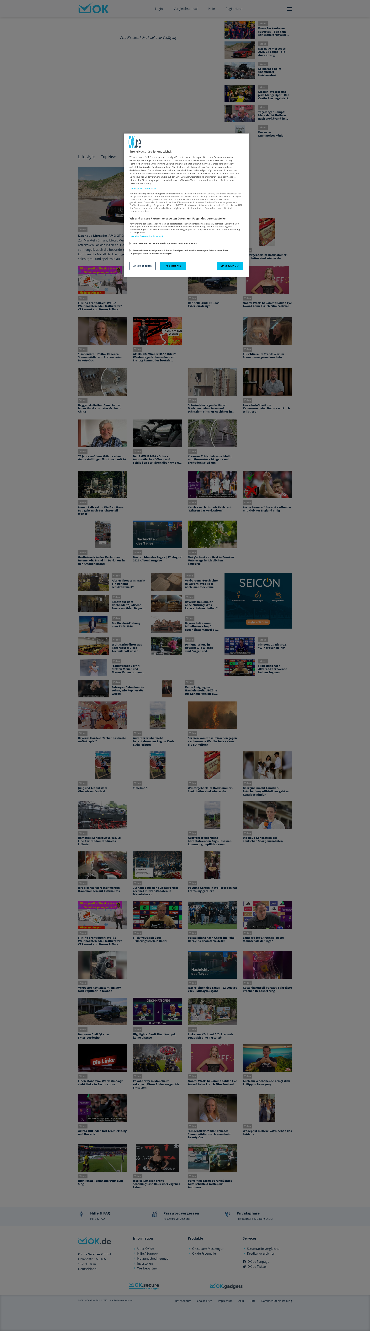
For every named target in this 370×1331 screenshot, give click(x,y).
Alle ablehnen (173, 265)
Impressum (150, 188)
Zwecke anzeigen (142, 265)
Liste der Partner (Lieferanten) (146, 236)
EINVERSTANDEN (230, 265)
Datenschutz (136, 188)
